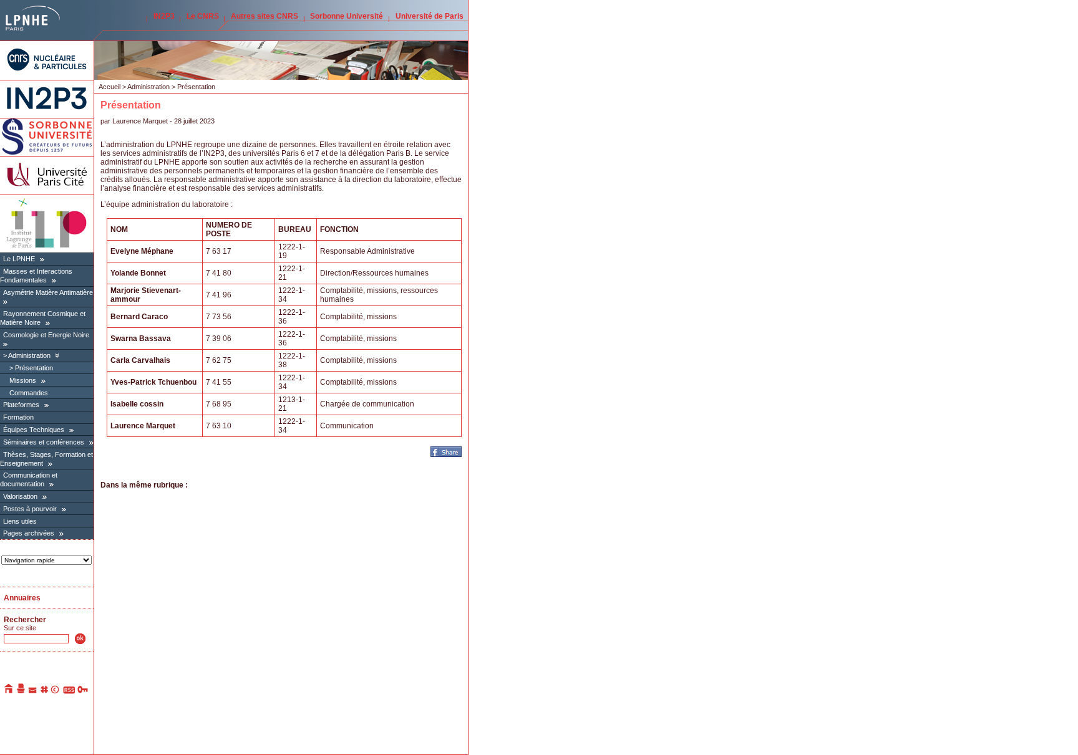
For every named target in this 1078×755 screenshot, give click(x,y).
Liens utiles (20, 521)
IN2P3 (164, 16)
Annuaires (22, 598)
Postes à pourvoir (30, 508)
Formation (18, 417)
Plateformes (21, 404)
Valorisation (20, 496)
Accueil (109, 86)
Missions (22, 380)
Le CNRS (203, 16)
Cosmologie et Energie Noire (46, 335)
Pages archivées (28, 533)
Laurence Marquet (140, 121)
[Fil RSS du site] (68, 691)
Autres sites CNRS (264, 16)
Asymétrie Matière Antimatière (48, 292)
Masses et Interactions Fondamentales (36, 275)
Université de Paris (430, 16)
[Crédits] (56, 691)
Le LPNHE (19, 258)
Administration (29, 355)
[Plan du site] (44, 691)
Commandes (28, 393)
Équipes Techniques (33, 429)
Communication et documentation (28, 479)
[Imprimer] (21, 691)
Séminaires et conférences (43, 442)
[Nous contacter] (33, 691)
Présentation (34, 368)
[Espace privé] (83, 691)
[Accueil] (9, 691)
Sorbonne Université (346, 16)
